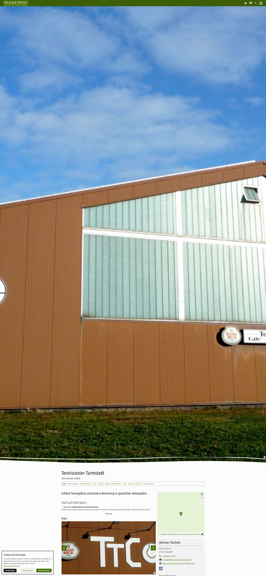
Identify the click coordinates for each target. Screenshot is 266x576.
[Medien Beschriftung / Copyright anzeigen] (265, 457)
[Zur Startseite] (15, 3)
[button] (261, 3)
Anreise (100, 484)
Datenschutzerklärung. (12, 566)
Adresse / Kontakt (134, 484)
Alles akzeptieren (44, 570)
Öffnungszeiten (148, 484)
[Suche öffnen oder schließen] (255, 3)
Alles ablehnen (28, 570)
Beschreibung (73, 484)
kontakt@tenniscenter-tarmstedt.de (176, 560)
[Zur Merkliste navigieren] (250, 2)
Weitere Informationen (113, 484)
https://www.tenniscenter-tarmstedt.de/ (178, 563)
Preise (94, 484)
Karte (125, 484)
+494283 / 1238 (168, 556)
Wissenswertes (85, 484)
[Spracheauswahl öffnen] (245, 3)
